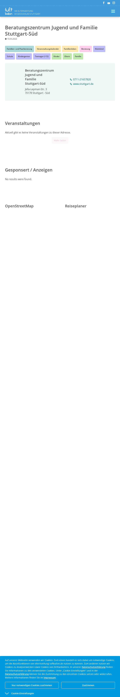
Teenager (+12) (42, 56)
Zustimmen (88, 685)
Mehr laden (60, 140)
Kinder (57, 56)
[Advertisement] (60, 324)
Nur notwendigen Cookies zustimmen (32, 685)
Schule (10, 56)
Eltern (67, 56)
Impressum (50, 677)
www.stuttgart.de (83, 84)
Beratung (85, 49)
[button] (54, 693)
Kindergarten (24, 56)
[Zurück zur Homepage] (9, 11)
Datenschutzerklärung (93, 667)
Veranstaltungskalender (48, 49)
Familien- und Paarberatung (19, 49)
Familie (78, 56)
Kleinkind (99, 49)
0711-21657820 (82, 79)
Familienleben (70, 49)
